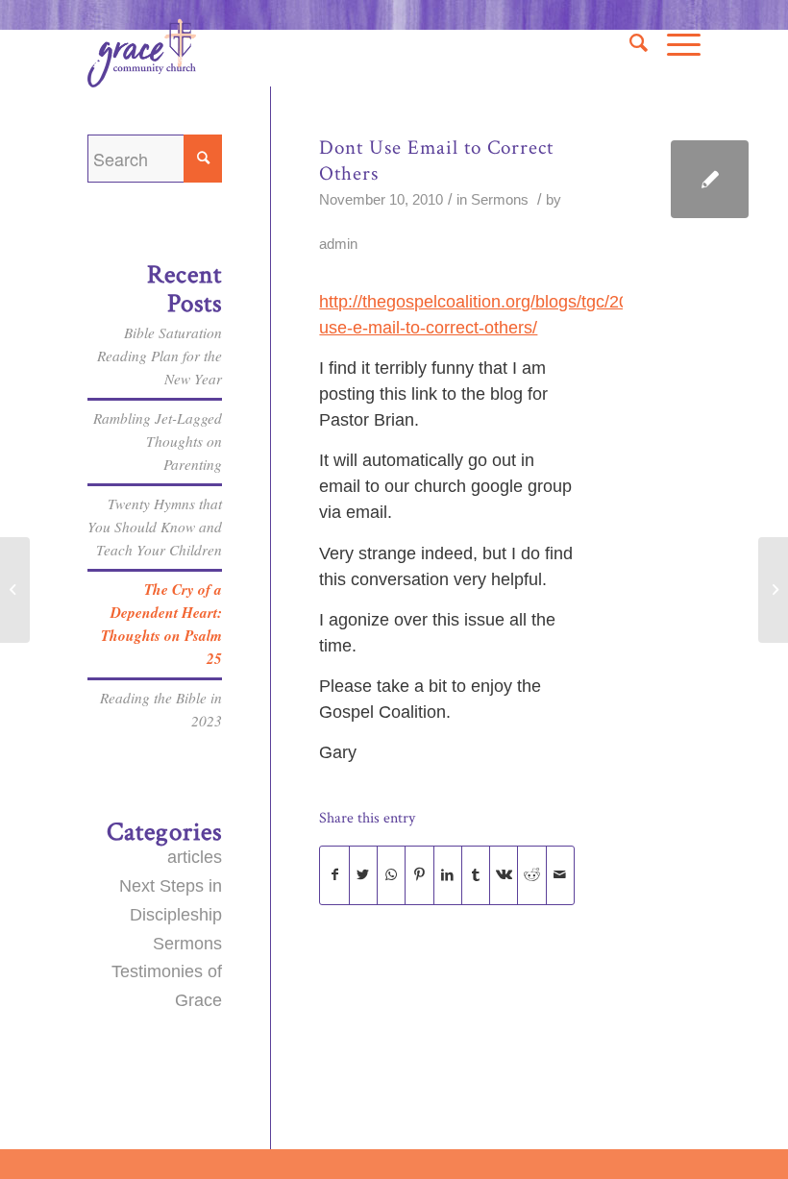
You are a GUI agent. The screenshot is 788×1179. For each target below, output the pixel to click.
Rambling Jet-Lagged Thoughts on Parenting (157, 441)
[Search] (629, 43)
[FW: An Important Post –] (15, 590)
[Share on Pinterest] (419, 875)
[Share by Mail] (560, 875)
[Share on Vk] (503, 875)
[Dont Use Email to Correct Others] (710, 179)
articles (194, 857)
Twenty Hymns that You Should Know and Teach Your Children (154, 526)
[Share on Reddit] (531, 875)
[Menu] (674, 43)
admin (338, 244)
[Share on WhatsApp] (391, 875)
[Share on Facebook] (334, 875)
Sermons (500, 200)
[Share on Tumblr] (475, 875)
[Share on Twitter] (363, 875)
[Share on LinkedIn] (447, 875)
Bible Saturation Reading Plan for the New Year (159, 355)
